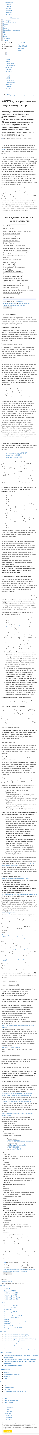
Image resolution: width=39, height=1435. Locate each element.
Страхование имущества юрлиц (14, 1343)
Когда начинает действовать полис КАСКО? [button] (16, 879)
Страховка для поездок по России (15, 1391)
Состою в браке (8, 267)
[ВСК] (20, 32)
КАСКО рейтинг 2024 (11, 1293)
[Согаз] (20, 28)
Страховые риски (9, 281)
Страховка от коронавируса (13, 1366)
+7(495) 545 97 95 (13, 1141)
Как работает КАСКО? (13, 455)
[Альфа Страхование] (20, 22)
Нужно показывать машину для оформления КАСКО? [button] (19, 895)
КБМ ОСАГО (8, 1310)
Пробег (5, 243)
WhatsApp (12, 1145)
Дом (5, 1378)
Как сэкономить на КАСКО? (14, 457)
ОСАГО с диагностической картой (15, 1322)
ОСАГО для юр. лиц (10, 1320)
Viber (25, 1145)
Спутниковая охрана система (13, 276)
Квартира (7, 1376)
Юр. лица (3, 1331)
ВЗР (5, 1385)
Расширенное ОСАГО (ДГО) (13, 1328)
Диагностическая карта (11, 1314)
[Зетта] (20, 36)
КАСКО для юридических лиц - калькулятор (20, 95)
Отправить (7, 1274)
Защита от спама (8, 297)
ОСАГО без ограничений (12, 1324)
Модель (6, 228)
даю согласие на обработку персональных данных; (16, 304)
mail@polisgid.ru (17, 1149)
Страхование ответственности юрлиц (16, 1335)
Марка (5, 226)
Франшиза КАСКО (10, 1291)
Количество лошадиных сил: (12, 238)
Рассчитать (7, 307)
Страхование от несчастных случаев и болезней (20, 1360)
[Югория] (20, 40)
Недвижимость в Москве (12, 1374)
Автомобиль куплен (9, 248)
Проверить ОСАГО (10, 1308)
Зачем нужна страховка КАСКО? (16, 453)
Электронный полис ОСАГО (13, 1316)
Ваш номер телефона (10, 290)
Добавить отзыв (7, 1281)
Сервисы (8, 69)
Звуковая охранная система (12, 272)
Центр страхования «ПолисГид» (16, 626)
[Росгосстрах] (20, 18)
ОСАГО (8, 59)
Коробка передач (9, 250)
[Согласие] (20, 24)
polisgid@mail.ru (23, 46)
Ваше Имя (6, 287)
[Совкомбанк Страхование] (20, 30)
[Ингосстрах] (20, 20)
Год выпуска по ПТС (10, 231)
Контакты (9, 14)
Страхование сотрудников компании (16, 1337)
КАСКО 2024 (8, 1289)
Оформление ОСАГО (11, 1306)
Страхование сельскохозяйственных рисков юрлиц (20, 1349)
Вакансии (9, 10)
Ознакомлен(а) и (16, 303)
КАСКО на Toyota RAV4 (11, 1299)
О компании (9, 2)
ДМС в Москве (8, 1402)
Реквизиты (9, 12)
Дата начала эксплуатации (12, 233)
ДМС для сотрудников (11, 1400)
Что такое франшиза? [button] (9, 913)
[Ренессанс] (20, 38)
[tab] (20, 879)
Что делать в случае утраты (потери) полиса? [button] (17, 1101)
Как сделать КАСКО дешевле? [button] (11, 1047)
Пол (4, 264)
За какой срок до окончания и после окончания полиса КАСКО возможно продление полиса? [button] (17, 1094)
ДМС (1, 1395)
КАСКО (8, 61)
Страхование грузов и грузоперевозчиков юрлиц (20, 1339)
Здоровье (9, 67)
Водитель (6, 257)
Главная (8, 93)
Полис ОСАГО (8, 1326)
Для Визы (7, 1389)
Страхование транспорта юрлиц (14, 1341)
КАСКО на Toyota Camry (12, 1297)
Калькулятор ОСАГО (10, 1312)
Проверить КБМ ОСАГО (12, 1318)
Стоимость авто (8, 246)
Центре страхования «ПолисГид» (18, 864)
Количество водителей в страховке (14, 283)
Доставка (8, 8)
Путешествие (10, 63)
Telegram (19, 1145)
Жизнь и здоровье (6, 1352)
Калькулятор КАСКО (10, 1295)
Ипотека (6, 1372)
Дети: (5, 269)
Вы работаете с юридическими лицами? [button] (15, 949)
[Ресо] (20, 26)
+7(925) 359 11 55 (13, 1147)
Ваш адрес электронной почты (13, 292)
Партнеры (9, 6)
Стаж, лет (6, 262)
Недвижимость (10, 65)
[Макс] (20, 34)
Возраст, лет (7, 259)
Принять (7, 1431)
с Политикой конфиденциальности (13, 302)
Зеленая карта (9, 1387)
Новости (8, 4)
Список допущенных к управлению (15, 253)
